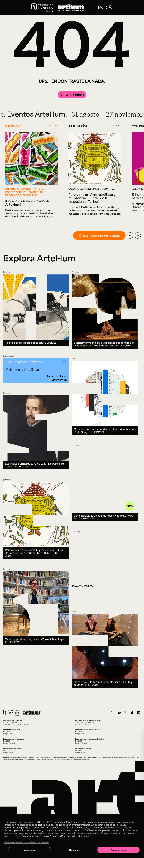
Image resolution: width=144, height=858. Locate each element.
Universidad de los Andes (12, 757)
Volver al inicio (72, 95)
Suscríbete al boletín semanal (101, 235)
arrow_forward (137, 235)
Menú (102, 7)
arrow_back (130, 235)
